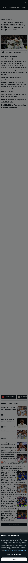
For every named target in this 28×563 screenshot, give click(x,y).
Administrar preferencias (14, 554)
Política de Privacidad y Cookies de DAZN (15, 550)
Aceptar (14, 559)
